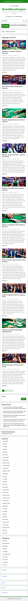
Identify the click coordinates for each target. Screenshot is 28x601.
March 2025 (5, 487)
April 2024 (5, 516)
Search (3, 396)
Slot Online (5, 559)
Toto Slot (5, 565)
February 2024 (6, 522)
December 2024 (6, 495)
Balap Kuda (5, 546)
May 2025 (5, 481)
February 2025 (6, 489)
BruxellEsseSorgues (14, 9)
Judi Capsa (5, 551)
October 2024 (5, 500)
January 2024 (5, 525)
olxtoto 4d (4, 576)
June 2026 (5, 446)
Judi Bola (5, 548)
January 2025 (5, 492)
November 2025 (6, 465)
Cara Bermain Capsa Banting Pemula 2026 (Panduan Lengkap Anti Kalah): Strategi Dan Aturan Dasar (13, 1)
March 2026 (5, 454)
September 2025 (6, 471)
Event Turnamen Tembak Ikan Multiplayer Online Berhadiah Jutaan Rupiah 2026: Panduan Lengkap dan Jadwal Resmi (14, 425)
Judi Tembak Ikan (6, 554)
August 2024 (5, 506)
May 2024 (5, 514)
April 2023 (5, 533)
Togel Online (5, 562)
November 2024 (6, 498)
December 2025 (6, 462)
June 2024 (5, 511)
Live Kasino (5, 48)
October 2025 (5, 468)
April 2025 (5, 484)
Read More (4, 72)
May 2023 (5, 530)
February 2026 (6, 457)
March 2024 (5, 519)
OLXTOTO (18, 598)
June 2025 (5, 479)
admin (4, 55)
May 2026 (5, 449)
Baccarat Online (6, 543)
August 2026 (5, 441)
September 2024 (6, 503)
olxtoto (3, 582)
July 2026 (5, 444)
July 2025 (5, 476)
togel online (5, 592)
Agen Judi (5, 540)
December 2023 (6, 527)
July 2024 (5, 508)
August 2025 (5, 473)
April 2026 (5, 452)
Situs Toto (4, 570)
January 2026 (5, 460)
